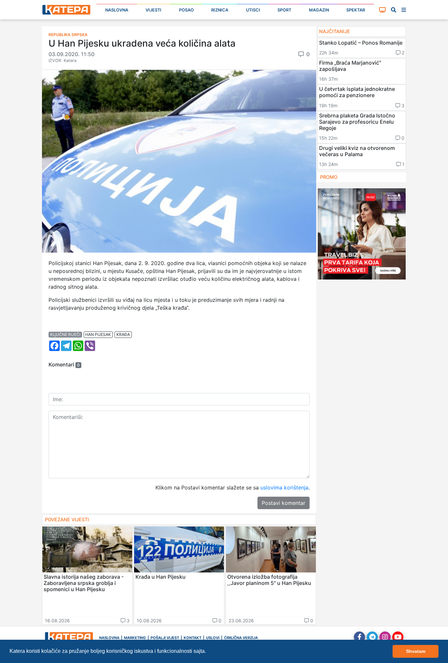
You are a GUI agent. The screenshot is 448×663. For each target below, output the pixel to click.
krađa (123, 334)
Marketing (135, 637)
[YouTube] (397, 637)
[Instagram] (385, 637)
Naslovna (116, 10)
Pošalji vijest (165, 637)
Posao (186, 10)
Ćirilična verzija (241, 637)
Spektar (355, 10)
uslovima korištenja (284, 487)
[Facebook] (359, 637)
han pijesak (98, 334)
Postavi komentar (283, 503)
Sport (284, 10)
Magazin (319, 10)
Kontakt (192, 637)
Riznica (219, 10)
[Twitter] (372, 637)
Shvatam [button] (415, 651)
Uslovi (212, 637)
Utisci (253, 10)
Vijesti (153, 10)
